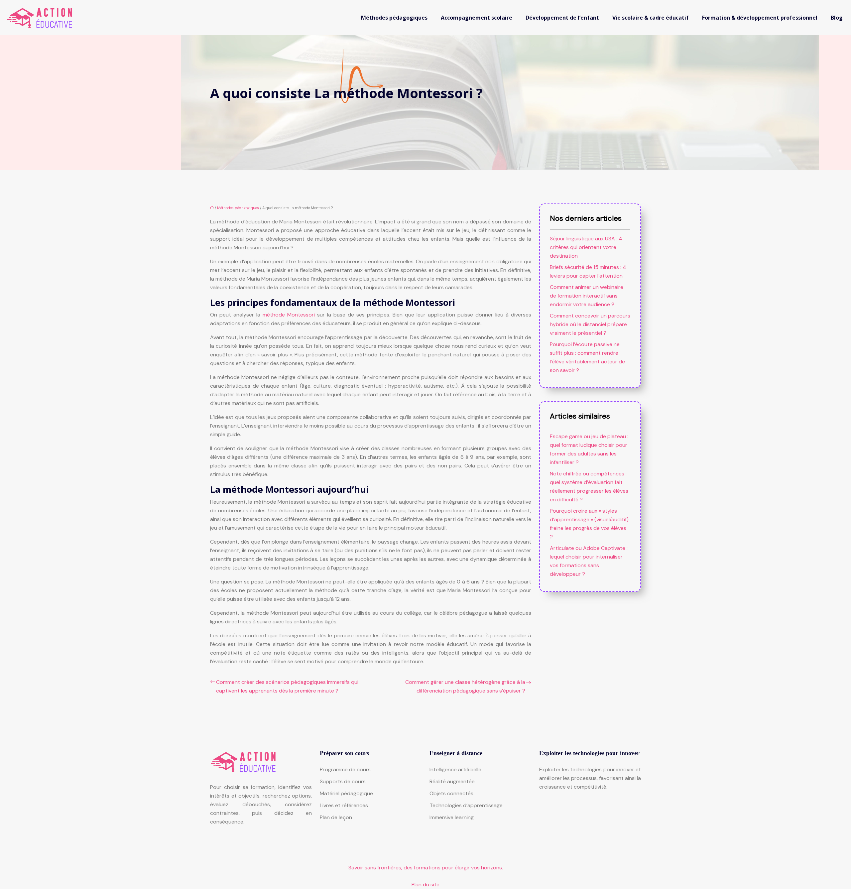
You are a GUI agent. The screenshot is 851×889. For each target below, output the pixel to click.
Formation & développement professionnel (759, 17)
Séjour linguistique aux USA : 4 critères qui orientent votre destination (586, 247)
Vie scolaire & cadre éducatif (650, 17)
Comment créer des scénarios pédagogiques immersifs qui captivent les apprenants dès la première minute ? (287, 686)
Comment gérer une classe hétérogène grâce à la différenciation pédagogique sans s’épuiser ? (465, 686)
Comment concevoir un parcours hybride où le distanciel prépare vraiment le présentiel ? (590, 324)
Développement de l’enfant (562, 17)
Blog (837, 17)
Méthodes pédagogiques (394, 17)
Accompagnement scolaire (476, 17)
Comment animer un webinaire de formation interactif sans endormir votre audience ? (586, 296)
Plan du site (425, 884)
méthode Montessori (289, 314)
